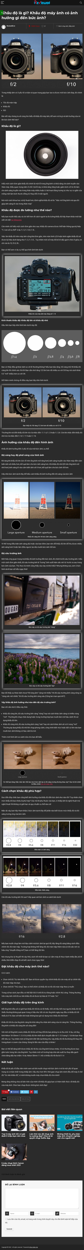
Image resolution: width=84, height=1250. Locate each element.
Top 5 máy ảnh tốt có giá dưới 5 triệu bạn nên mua (13, 1135)
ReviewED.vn (11, 26)
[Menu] (2, 2)
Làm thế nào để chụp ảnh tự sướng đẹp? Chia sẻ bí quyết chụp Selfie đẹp (41, 1136)
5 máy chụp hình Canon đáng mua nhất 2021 (13, 1164)
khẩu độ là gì (25, 1099)
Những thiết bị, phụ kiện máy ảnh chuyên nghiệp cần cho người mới (68, 1136)
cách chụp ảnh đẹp (13, 1099)
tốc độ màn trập (47, 784)
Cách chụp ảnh (63, 26)
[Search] (80, 2)
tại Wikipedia (16, 220)
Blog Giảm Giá (34, 1247)
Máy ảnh (72, 26)
